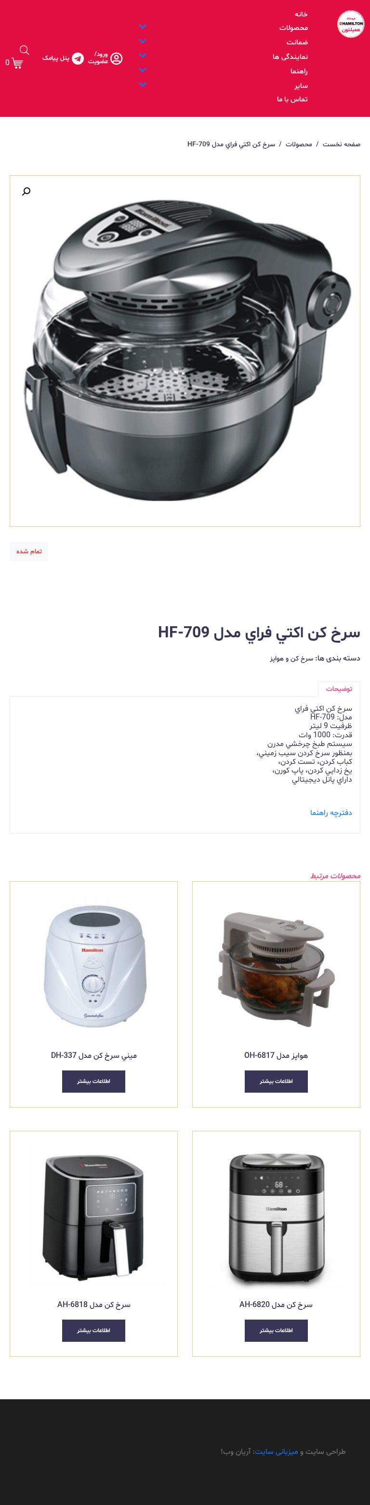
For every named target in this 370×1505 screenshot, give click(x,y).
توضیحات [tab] (339, 689)
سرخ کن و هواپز (291, 658)
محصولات (293, 28)
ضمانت (297, 43)
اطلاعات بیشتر (276, 1081)
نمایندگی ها (290, 57)
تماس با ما (292, 100)
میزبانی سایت (276, 1452)
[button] (26, 191)
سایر (301, 86)
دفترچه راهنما (331, 813)
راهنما (299, 72)
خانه (301, 15)
